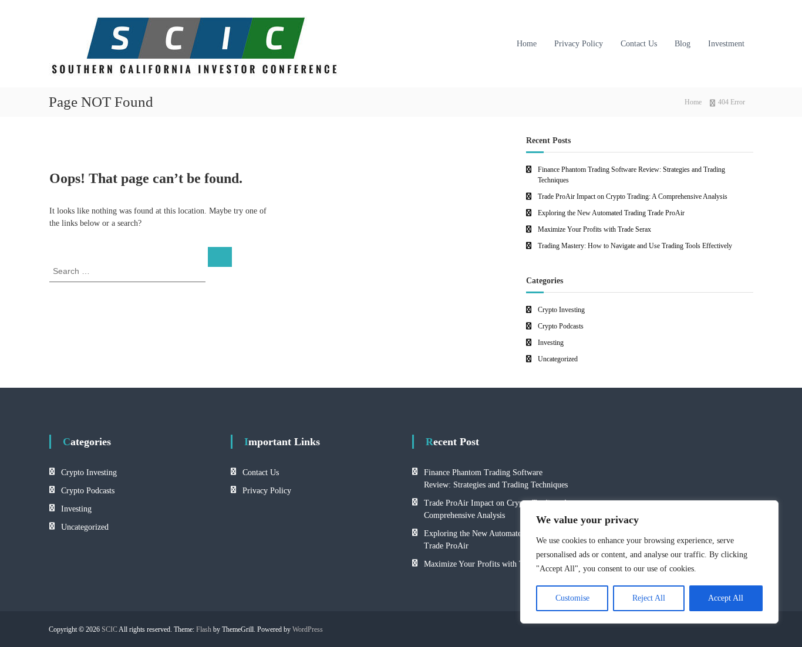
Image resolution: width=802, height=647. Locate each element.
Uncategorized (558, 359)
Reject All (648, 598)
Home (527, 43)
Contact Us (639, 43)
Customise (572, 598)
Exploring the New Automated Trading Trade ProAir (611, 213)
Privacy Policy (578, 43)
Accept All (725, 598)
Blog (682, 43)
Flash (203, 629)
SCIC (109, 629)
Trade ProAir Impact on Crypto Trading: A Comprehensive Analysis (632, 196)
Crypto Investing (561, 310)
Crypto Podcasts (561, 326)
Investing (551, 342)
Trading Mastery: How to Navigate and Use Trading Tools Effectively (635, 246)
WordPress (307, 629)
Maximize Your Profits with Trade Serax (594, 229)
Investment (726, 43)
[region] (649, 562)
